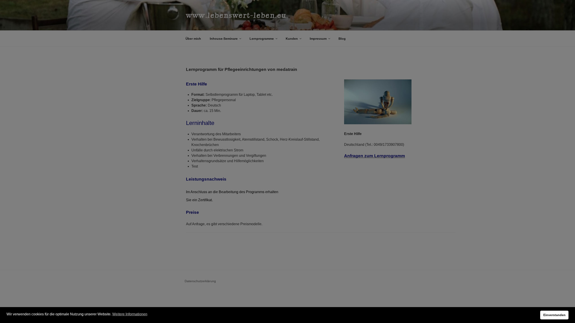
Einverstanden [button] (554, 315)
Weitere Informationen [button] (129, 314)
